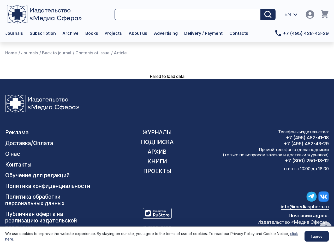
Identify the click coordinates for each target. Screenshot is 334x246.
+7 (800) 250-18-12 (307, 160)
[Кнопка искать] (268, 14)
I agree (317, 236)
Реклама (17, 132)
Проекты (157, 171)
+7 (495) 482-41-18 (307, 137)
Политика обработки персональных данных (34, 200)
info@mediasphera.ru (305, 206)
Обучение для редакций (37, 175)
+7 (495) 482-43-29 (306, 143)
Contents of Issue (92, 52)
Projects (113, 33)
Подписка (157, 142)
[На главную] (49, 14)
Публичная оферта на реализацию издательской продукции (41, 220)
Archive (70, 33)
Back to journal (56, 52)
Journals (14, 33)
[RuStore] (157, 213)
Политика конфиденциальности (47, 186)
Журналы (157, 132)
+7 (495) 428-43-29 (306, 33)
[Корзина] (324, 14)
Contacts (238, 33)
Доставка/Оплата (29, 143)
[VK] (323, 196)
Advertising (166, 33)
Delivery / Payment (203, 33)
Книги (157, 161)
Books (91, 33)
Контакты (18, 164)
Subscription (43, 33)
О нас (12, 154)
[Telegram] (311, 196)
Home (11, 52)
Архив (157, 151)
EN (287, 14)
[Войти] (310, 14)
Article (120, 52)
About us (138, 33)
